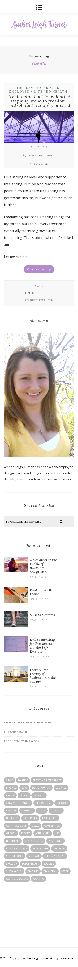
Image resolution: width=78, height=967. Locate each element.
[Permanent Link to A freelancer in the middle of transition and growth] (16, 571)
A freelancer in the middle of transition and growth (43, 566)
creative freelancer (18, 802)
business (61, 787)
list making (13, 840)
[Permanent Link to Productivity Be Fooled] (16, 601)
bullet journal (41, 787)
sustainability (14, 871)
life (57, 833)
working (38, 878)
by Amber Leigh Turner (39, 155)
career (10, 795)
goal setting (52, 825)
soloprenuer (30, 863)
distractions (43, 802)
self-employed (14, 856)
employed (62, 802)
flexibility (27, 810)
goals (35, 825)
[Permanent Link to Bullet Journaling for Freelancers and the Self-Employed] (16, 650)
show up (11, 863)
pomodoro (55, 840)
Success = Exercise (43, 615)
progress (59, 848)
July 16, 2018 (39, 147)
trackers (33, 871)
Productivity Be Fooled (41, 592)
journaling (43, 833)
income (25, 833)
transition (50, 871)
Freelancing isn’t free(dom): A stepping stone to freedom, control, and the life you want (39, 101)
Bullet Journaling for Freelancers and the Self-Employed (42, 645)
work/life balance (17, 878)
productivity (40, 848)
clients (24, 795)
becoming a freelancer (47, 780)
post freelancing (16, 848)
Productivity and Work (21, 741)
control (39, 795)
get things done (16, 825)
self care (33, 856)
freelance (12, 818)
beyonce (11, 787)
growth (11, 833)
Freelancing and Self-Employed (27, 722)
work (65, 871)
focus (42, 810)
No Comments (39, 164)
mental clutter (34, 840)
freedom (56, 810)
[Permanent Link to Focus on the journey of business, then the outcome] (16, 681)
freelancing (49, 818)
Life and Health (50, 91)
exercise (11, 810)
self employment (55, 856)
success (49, 863)
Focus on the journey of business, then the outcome (43, 676)
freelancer (30, 818)
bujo (24, 787)
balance (23, 780)
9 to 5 (9, 780)
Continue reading (39, 269)
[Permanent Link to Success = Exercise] (16, 626)
